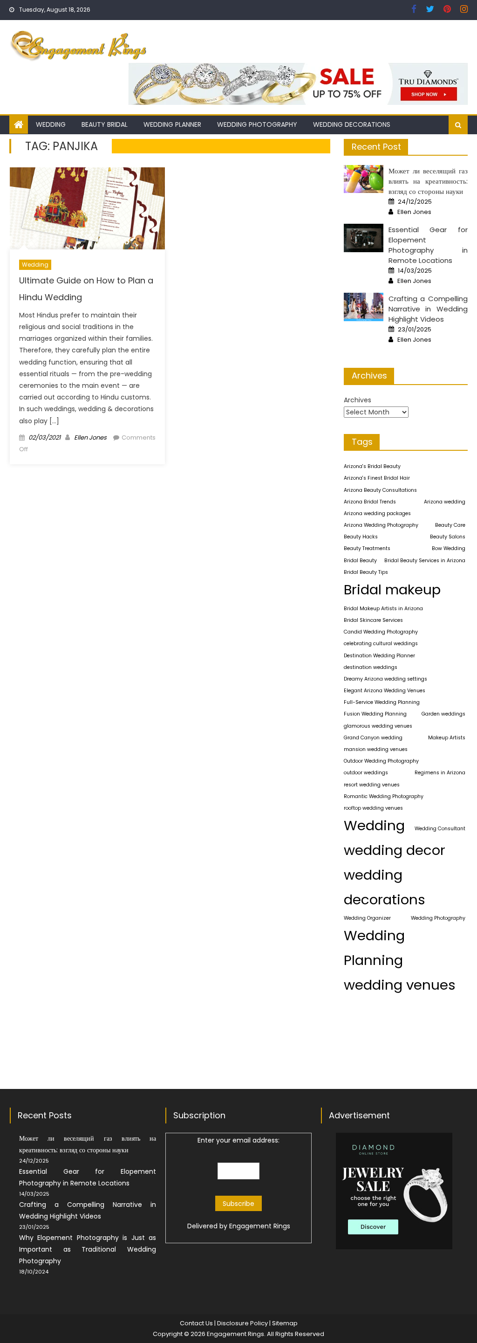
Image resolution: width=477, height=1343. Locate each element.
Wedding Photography (257, 124)
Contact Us (196, 1323)
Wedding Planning (374, 948)
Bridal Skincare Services (373, 620)
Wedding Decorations (351, 124)
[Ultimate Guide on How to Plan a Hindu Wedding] (87, 208)
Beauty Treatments (367, 548)
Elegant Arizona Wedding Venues (384, 690)
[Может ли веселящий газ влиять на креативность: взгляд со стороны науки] (363, 179)
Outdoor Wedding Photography (381, 761)
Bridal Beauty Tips (366, 572)
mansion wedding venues (376, 749)
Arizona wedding (444, 501)
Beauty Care (450, 525)
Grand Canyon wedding (373, 737)
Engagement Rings (259, 1226)
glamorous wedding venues (378, 726)
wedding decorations (384, 887)
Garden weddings (443, 713)
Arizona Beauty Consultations (380, 490)
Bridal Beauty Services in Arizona (424, 560)
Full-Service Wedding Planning (382, 702)
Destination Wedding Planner (379, 655)
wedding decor (394, 850)
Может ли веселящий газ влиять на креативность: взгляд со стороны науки (428, 181)
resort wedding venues (372, 784)
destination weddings (370, 667)
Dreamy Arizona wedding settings (385, 678)
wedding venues (400, 984)
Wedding (51, 124)
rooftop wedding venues (373, 808)
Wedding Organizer (367, 918)
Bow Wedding (448, 548)
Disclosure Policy (242, 1323)
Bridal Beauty (360, 560)
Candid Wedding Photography (381, 631)
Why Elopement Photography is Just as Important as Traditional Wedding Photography (87, 1249)
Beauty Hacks (361, 536)
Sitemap (285, 1323)
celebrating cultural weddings (381, 643)
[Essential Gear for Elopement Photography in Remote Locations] (363, 238)
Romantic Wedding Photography (383, 796)
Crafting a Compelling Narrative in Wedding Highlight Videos (428, 309)
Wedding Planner (172, 124)
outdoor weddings (366, 772)
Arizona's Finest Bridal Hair (377, 478)
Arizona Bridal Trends (370, 501)
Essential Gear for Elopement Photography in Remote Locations (428, 245)
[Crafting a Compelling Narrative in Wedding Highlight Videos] (363, 307)
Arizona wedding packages (377, 513)
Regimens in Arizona (440, 772)
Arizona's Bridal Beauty (372, 466)
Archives (357, 400)
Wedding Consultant (440, 828)
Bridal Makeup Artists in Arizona (383, 608)
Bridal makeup (392, 589)
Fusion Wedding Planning (375, 713)
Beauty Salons (447, 536)
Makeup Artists (446, 737)
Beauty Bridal (105, 124)
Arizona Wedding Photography (381, 525)
